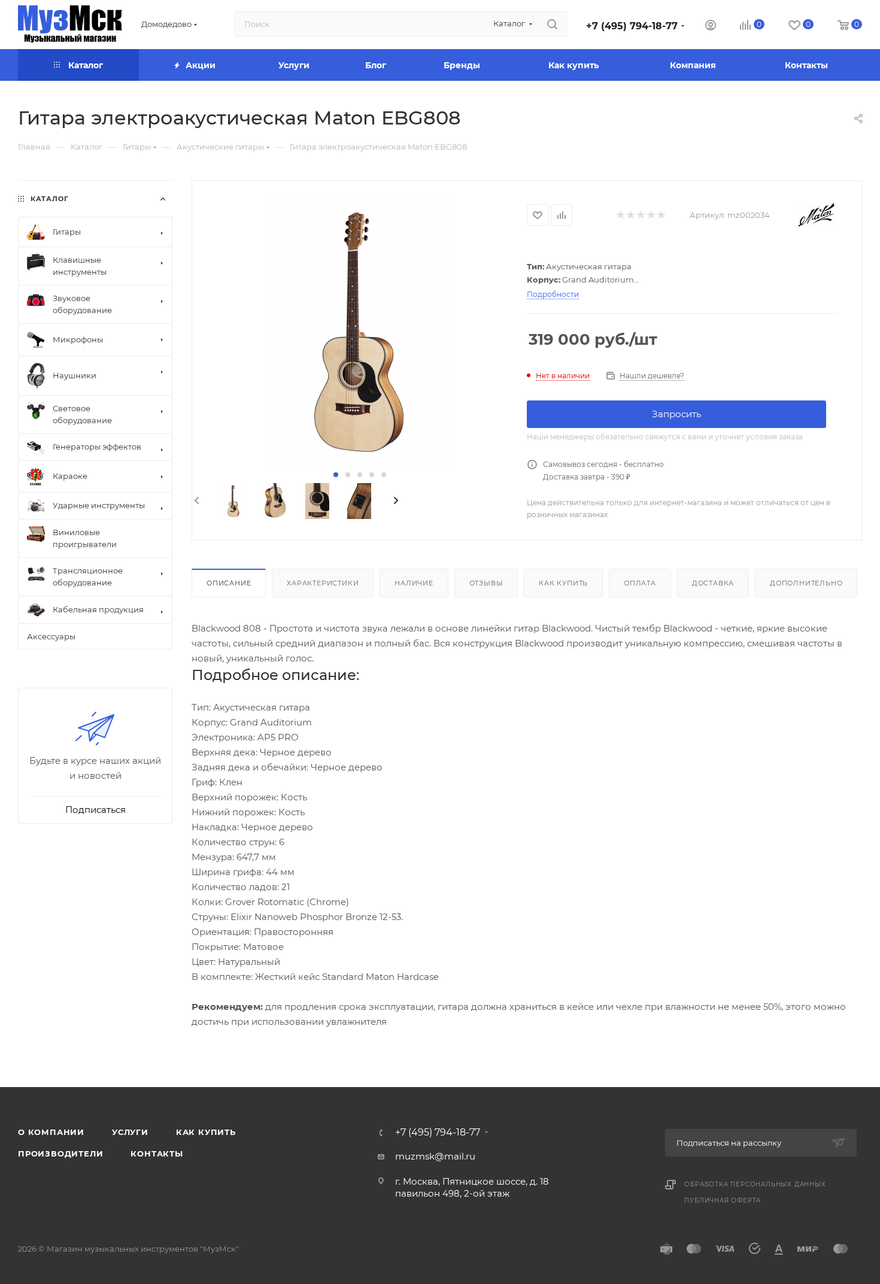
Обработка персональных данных (755, 1184)
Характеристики (323, 583)
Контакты (157, 1153)
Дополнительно (806, 583)
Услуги (130, 1132)
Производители (60, 1153)
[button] (336, 475)
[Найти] (552, 24)
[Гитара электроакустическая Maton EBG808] (359, 331)
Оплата (640, 583)
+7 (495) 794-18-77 (632, 26)
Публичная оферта (722, 1200)
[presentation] (196, 501)
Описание (229, 583)
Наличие (414, 583)
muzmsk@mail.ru (435, 1156)
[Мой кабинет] (710, 26)
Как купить (563, 583)
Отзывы (486, 583)
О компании (51, 1132)
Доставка (713, 583)
